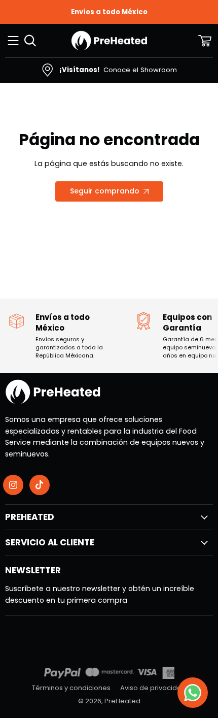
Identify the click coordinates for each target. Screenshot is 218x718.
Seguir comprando (104, 191)
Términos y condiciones (71, 688)
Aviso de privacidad (153, 688)
